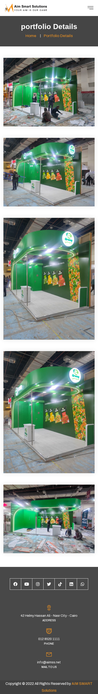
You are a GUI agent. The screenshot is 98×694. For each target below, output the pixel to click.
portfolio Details (58, 36)
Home (31, 36)
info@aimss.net (49, 662)
